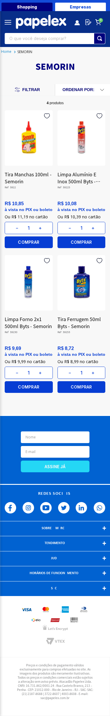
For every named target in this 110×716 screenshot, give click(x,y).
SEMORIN (24, 51)
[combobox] (55, 38)
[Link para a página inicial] (6, 52)
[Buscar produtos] (99, 38)
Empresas (80, 6)
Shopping (27, 6)
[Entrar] (77, 22)
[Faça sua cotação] (87, 22)
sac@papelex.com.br (55, 698)
